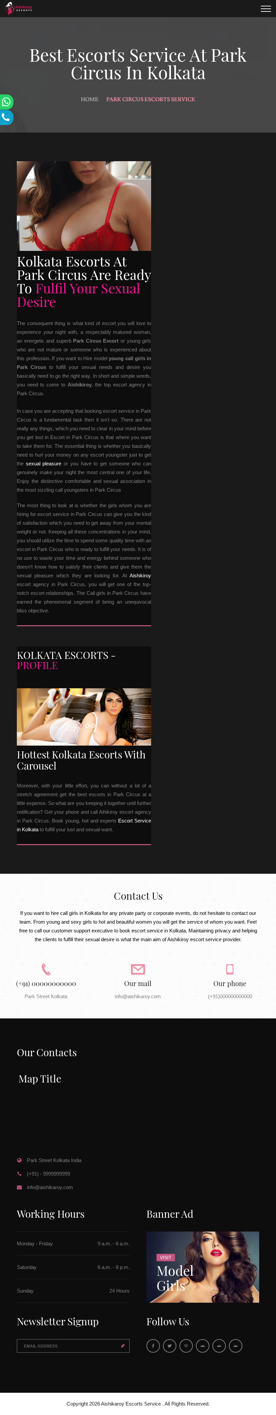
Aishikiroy (140, 575)
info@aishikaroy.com (50, 1187)
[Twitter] (169, 1346)
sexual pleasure (44, 463)
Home (90, 99)
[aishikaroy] (202, 1346)
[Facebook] (153, 1346)
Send (123, 1346)
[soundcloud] (219, 1346)
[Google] (186, 1346)
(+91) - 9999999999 (48, 1174)
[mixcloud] (235, 1346)
